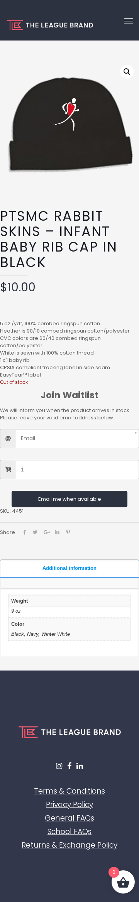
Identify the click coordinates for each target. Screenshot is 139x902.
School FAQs (69, 831)
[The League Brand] (69, 25)
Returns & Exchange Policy (69, 845)
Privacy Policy (69, 804)
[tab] (69, 569)
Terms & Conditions (69, 791)
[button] (127, 72)
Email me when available (69, 499)
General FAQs (69, 818)
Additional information (69, 568)
